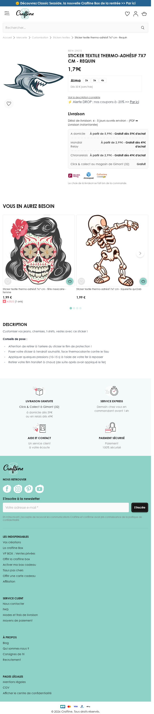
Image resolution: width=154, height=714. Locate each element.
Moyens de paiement (17, 620)
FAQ (5, 609)
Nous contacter (13, 603)
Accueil (7, 37)
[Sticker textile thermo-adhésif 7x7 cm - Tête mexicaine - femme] (39, 251)
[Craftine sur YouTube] (39, 489)
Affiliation (9, 581)
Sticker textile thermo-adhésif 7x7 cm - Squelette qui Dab (108, 289)
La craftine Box (13, 548)
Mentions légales (14, 682)
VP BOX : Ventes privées (19, 553)
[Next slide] (140, 253)
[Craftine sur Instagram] (18, 489)
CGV (6, 687)
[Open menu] (7, 13)
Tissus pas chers (13, 570)
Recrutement (12, 659)
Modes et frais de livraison (20, 615)
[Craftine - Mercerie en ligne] (24, 13)
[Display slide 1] (71, 308)
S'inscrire (139, 507)
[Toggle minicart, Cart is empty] (144, 14)
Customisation (40, 37)
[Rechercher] (142, 27)
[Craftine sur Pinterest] (28, 489)
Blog (6, 643)
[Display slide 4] (80, 308)
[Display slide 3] (77, 308)
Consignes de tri (13, 654)
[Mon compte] (136, 14)
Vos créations (12, 542)
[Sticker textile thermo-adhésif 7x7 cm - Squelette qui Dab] (112, 251)
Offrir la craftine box (16, 559)
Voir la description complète (84, 97)
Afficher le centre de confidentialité (27, 693)
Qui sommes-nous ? (16, 648)
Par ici (134, 102)
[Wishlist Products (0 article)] (127, 14)
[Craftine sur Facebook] (7, 489)
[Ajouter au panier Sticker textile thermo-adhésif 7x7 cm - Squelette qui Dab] (143, 281)
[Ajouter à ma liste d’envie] (9, 103)
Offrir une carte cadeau (19, 576)
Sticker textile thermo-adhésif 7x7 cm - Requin (101, 37)
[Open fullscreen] (33, 79)
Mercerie (21, 37)
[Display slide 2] (74, 308)
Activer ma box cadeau (19, 564)
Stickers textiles (61, 37)
